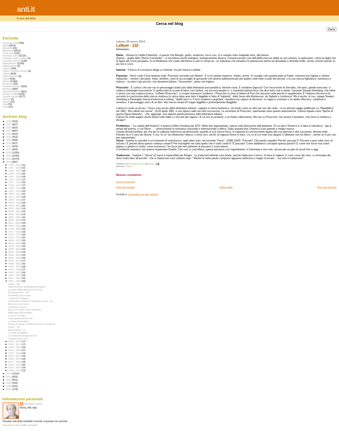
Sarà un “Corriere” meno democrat (24, 310)
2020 (9, 140)
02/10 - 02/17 (15, 356)
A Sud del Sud (10, 43)
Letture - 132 (14, 284)
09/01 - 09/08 (15, 214)
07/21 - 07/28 (15, 232)
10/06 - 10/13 (15, 200)
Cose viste (8, 53)
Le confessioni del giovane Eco (22, 335)
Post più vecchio (326, 187)
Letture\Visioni (10, 76)
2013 (9, 162)
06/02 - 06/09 (15, 252)
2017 (9, 149)
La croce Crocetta (16, 315)
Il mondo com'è (11, 55)
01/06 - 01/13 (15, 370)
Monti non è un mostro (18, 304)
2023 (9, 130)
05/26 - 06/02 (15, 255)
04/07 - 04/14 (15, 275)
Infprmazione (9, 66)
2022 (9, 134)
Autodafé (7, 48)
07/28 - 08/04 (15, 229)
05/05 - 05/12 (15, 263)
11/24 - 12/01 (15, 179)
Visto (5, 106)
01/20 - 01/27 (15, 365)
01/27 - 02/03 (15, 362)
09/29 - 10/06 (15, 203)
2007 (9, 389)
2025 (9, 124)
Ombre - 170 (14, 327)
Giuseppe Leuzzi (33, 403)
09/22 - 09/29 (15, 205)
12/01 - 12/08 (15, 176)
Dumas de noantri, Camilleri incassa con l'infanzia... (32, 324)
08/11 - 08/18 (15, 223)
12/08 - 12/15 (15, 173)
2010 (9, 379)
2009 (9, 383)
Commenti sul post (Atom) (143, 194)
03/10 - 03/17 (15, 344)
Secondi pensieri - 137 (18, 292)
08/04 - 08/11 (15, 226)
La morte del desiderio (18, 321)
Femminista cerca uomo (19, 295)
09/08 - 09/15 (15, 211)
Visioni (6, 101)
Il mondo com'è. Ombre (15, 58)
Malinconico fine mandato (20, 312)
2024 (9, 127)
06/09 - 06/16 (15, 249)
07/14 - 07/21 (15, 234)
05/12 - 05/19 (15, 260)
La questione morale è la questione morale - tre (30, 301)
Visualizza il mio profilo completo (20, 425)
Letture (128, 166)
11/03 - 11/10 (15, 188)
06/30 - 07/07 (15, 240)
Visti (5, 104)
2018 (9, 146)
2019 (9, 143)
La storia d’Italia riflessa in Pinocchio (25, 290)
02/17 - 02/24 (15, 353)
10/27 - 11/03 (15, 191)
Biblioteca (8, 50)
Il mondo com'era (12, 61)
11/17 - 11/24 (15, 182)
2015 (9, 155)
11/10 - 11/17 (15, 185)
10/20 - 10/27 (15, 194)
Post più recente (125, 187)
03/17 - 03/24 (15, 341)
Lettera (6, 68)
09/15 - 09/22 (15, 208)
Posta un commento (125, 182)
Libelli (6, 78)
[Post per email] (157, 164)
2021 (9, 137)
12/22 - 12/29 (15, 168)
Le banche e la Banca (18, 298)
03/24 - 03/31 (15, 281)
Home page (226, 187)
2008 (9, 386)
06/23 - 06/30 (15, 243)
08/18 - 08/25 (15, 220)
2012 (9, 373)
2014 (9, 159)
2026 (9, 121)
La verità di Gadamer (18, 333)
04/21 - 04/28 (15, 269)
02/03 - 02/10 (15, 359)
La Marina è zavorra (17, 307)
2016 (9, 152)
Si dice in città (10, 94)
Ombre (6, 81)
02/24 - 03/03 (15, 350)
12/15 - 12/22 (15, 170)
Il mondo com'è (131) (18, 338)
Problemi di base (12, 86)
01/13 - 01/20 (15, 367)
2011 (9, 376)
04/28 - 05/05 (15, 266)
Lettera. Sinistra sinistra (15, 71)
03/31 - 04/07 (15, 278)
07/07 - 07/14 (15, 237)
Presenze (8, 83)
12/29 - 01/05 (15, 165)
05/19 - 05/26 (15, 258)
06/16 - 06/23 (15, 246)
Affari (5, 45)
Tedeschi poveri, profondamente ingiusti (27, 287)
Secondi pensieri (12, 91)
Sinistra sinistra (11, 96)
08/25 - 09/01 (15, 217)
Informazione (9, 63)
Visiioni (6, 99)
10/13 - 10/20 (15, 197)
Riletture (7, 89)
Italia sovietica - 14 (17, 330)
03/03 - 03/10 (15, 347)
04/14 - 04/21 (15, 272)
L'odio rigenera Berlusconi (20, 318)
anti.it (26, 9)
